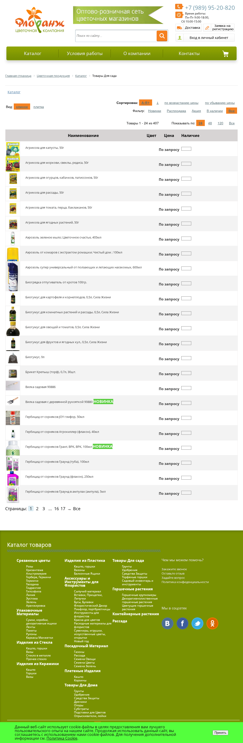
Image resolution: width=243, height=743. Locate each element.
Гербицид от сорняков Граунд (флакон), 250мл (59, 476)
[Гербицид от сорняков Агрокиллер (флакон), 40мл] (13, 433)
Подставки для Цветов (90, 712)
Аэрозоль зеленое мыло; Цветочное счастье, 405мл (63, 237)
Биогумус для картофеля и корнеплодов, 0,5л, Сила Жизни (68, 297)
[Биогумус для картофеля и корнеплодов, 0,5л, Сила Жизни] (13, 298)
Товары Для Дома (81, 684)
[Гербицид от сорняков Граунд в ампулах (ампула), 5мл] (13, 493)
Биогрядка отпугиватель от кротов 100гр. (56, 282)
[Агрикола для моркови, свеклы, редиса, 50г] (13, 164)
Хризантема (34, 570)
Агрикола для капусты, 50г (44, 147)
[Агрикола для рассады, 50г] (13, 194)
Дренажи (80, 701)
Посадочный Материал (86, 645)
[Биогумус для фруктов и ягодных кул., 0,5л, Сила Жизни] (13, 343)
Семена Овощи (85, 659)
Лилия (30, 595)
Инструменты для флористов (86, 614)
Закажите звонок (174, 569)
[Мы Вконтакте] (167, 623)
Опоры (78, 705)
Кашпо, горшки (36, 648)
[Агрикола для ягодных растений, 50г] (13, 223)
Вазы (29, 652)
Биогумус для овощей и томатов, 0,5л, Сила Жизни (62, 327)
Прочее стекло (36, 659)
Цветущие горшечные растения (137, 607)
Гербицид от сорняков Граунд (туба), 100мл (57, 461)
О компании (136, 53)
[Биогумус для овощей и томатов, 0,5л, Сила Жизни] (13, 328)
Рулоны (31, 634)
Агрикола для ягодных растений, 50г (52, 222)
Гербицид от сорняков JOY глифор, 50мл (54, 417)
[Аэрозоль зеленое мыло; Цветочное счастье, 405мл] (13, 238)
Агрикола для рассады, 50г (44, 192)
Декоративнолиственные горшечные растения (140, 600)
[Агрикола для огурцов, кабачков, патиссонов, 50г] (13, 179)
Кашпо (30, 669)
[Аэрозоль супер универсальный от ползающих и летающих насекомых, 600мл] (13, 268)
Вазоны (79, 570)
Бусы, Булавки (83, 602)
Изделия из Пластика (85, 560)
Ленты (30, 627)
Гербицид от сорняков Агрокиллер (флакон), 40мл (62, 432)
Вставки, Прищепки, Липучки (88, 596)
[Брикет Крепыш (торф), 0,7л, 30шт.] (13, 373)
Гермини (32, 580)
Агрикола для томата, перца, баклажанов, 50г (58, 207)
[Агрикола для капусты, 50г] (13, 149)
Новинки (154, 110)
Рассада (79, 655)
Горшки (31, 673)
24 (200, 123)
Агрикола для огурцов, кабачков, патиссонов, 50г (61, 177)
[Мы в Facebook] (182, 623)
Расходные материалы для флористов (93, 625)
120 (220, 123)
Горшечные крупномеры (139, 595)
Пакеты (31, 630)
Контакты (189, 53)
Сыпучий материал (87, 591)
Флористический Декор (90, 605)
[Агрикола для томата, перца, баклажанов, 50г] (13, 208)
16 (56, 508)
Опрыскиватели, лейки (90, 716)
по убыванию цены (220, 102)
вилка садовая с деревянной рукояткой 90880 (59, 402)
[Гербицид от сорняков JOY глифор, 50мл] (13, 418)
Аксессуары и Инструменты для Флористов (81, 582)
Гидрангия (33, 587)
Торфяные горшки (134, 577)
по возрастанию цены (181, 102)
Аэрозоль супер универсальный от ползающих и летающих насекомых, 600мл (83, 267)
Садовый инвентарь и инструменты (137, 582)
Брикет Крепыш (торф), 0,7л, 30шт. (50, 372)
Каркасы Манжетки (39, 637)
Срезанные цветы (33, 560)
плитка (38, 106)
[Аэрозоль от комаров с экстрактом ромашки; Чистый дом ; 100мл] (13, 253)
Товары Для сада (128, 560)
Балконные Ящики (87, 573)
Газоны (79, 652)
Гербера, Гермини (38, 577)
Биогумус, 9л (34, 357)
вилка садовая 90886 (40, 387)
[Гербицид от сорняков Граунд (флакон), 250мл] (13, 478)
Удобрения (81, 694)
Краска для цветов (87, 620)
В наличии (215, 110)
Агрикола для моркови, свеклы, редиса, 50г (57, 162)
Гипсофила (33, 591)
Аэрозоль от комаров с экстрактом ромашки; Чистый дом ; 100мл (73, 252)
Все (232, 110)
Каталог (32, 53)
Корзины (80, 680)
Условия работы (85, 53)
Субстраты (81, 708)
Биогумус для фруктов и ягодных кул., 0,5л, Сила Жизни (66, 342)
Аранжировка (35, 605)
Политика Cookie (62, 738)
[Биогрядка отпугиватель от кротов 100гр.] (13, 283)
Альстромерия (36, 573)
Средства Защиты (86, 698)
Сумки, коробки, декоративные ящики (41, 621)
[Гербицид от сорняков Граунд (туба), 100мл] (13, 463)
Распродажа (176, 110)
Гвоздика (32, 584)
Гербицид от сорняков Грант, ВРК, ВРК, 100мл (58, 446)
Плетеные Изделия (83, 670)
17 (63, 508)
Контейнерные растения (135, 613)
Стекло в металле (38, 655)
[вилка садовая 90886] (13, 388)
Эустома (32, 598)
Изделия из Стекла (34, 642)
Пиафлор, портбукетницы (92, 609)
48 (210, 123)
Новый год (81, 641)
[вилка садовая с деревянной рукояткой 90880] (13, 403)
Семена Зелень (85, 666)
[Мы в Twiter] (197, 623)
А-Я (145, 102)
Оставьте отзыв (173, 573)
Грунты (79, 691)
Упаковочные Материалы (29, 612)
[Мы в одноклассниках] (212, 623)
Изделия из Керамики (38, 663)
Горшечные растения (132, 588)
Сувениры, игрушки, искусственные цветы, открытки (90, 634)
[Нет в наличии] (186, 149)
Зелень (31, 602)
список (22, 106)
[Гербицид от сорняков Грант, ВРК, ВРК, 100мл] (13, 448)
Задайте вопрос (173, 577)
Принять (220, 732)
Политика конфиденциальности (185, 582)
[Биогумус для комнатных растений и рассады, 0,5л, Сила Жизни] (13, 313)
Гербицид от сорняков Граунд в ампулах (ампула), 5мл (65, 491)
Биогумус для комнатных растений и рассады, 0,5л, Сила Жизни (72, 312)
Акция (196, 110)
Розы (29, 566)
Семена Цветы (84, 662)
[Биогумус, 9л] (13, 358)
